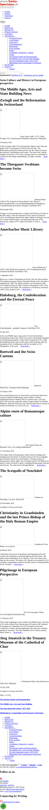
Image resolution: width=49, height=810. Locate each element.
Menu (3, 22)
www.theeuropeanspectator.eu (26, 767)
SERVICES (9, 28)
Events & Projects (15, 38)
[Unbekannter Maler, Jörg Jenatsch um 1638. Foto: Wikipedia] (11, 681)
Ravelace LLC (17, 75)
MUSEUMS (9, 65)
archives (11, 785)
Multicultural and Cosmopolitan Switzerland (25, 63)
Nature (11, 51)
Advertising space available (33, 75)
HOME (7, 26)
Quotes (11, 55)
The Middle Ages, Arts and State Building (24, 59)
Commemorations (15, 44)
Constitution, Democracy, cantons (21, 53)
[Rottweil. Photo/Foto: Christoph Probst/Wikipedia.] (17, 386)
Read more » (27, 289)
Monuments (13, 46)
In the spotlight (14, 48)
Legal (40, 765)
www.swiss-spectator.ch (13, 791)
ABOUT (8, 67)
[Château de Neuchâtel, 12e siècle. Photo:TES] (17, 497)
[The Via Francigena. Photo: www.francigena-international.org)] (12, 612)
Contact (12, 69)
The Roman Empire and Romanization (23, 57)
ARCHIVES (9, 36)
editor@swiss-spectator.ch (15, 789)
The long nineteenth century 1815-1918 (23, 61)
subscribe (3, 785)
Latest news (13, 42)
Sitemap (32, 765)
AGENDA (9, 34)
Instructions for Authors (11, 802)
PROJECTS (9, 30)
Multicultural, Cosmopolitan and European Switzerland (21, 713)
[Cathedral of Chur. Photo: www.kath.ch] (17, 544)
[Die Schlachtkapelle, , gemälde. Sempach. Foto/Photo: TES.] (17, 326)
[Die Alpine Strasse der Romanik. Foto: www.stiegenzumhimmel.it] (13, 445)
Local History (14, 40)
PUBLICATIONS (11, 32)
